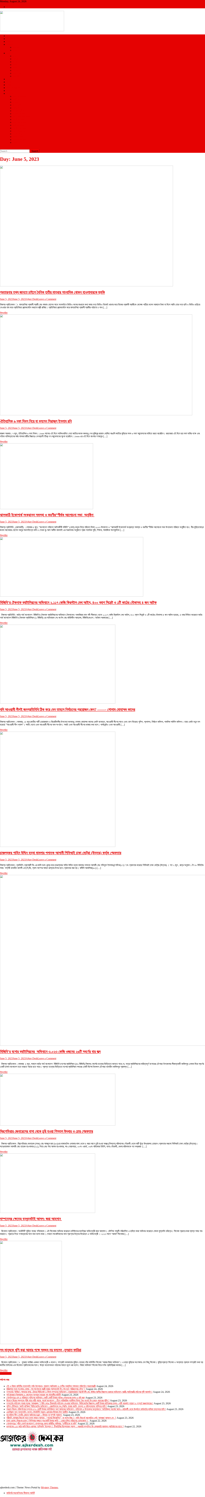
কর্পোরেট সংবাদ (19, 119)
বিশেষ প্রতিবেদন (19, 131)
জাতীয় (9, 35)
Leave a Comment (47, 299)
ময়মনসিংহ (17, 73)
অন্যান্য (9, 93)
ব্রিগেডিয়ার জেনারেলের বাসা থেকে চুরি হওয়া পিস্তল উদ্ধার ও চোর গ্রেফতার (46, 1131)
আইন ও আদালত (19, 96)
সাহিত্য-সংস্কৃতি (19, 139)
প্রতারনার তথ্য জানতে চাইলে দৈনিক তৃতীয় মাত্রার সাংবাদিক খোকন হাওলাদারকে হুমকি (52, 292)
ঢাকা (14, 56)
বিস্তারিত (4, 313)
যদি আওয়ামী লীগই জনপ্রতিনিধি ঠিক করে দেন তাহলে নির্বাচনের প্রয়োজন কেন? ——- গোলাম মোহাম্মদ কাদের (67, 709)
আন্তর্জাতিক (11, 38)
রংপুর (15, 67)
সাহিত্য (16, 108)
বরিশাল (15, 64)
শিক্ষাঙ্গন (9, 90)
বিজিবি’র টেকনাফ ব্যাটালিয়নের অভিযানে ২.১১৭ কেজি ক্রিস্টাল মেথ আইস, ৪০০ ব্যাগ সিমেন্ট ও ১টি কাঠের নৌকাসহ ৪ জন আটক (78, 602)
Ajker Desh (32, 299)
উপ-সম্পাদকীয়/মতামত (22, 116)
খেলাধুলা (9, 44)
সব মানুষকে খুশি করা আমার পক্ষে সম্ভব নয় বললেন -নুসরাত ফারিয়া (40, 1350)
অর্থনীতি (16, 99)
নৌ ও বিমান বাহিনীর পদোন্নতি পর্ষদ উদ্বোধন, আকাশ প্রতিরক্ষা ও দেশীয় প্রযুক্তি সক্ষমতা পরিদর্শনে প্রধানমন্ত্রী (51, 1386)
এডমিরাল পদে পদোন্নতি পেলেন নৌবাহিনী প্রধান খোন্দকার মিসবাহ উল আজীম (37, 1412)
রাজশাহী (16, 76)
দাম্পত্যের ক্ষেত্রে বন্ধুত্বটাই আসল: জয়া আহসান (31, 1219)
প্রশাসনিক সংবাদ (19, 128)
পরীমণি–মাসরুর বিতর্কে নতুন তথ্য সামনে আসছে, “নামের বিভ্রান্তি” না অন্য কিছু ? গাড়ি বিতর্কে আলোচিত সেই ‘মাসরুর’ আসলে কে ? (61, 1417)
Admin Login (13, 6)
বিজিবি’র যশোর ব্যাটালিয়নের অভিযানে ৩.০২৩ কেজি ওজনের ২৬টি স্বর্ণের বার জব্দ (50, 1052)
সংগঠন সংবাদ (18, 136)
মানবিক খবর (17, 133)
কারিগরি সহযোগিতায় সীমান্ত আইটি (20, 1493)
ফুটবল (15, 50)
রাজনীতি (9, 41)
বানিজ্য (15, 102)
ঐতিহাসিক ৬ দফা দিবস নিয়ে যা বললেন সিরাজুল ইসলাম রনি (36, 421)
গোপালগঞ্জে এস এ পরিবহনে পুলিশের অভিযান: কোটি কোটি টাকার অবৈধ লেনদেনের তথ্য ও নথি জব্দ (45, 1397)
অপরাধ (9, 79)
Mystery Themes (49, 1487)
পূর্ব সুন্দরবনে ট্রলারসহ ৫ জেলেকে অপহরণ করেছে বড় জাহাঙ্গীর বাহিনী (33, 1394)
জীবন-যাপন (17, 105)
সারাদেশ (9, 53)
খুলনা (15, 61)
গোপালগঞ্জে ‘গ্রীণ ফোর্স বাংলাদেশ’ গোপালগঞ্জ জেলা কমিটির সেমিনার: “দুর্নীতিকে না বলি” (41, 1423)
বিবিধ (15, 142)
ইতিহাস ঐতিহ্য (19, 113)
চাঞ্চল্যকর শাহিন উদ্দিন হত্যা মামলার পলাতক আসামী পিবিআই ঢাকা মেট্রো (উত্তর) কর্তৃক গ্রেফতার (60, 853)
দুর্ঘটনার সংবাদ (18, 125)
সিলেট (15, 70)
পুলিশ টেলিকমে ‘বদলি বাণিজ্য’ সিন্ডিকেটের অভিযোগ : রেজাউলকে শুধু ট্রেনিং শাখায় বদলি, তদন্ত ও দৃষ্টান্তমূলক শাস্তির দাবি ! (56, 1406)
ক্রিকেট (16, 47)
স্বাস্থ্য (9, 84)
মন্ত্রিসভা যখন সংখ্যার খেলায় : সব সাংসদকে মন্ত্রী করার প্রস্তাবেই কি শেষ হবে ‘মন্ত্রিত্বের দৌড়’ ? (45, 1389)
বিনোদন (9, 82)
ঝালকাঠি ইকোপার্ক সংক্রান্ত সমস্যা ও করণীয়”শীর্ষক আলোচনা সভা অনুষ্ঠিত (47, 515)
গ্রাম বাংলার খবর (19, 122)
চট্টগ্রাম (16, 58)
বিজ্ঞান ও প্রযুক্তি (13, 87)
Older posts (6, 1373)
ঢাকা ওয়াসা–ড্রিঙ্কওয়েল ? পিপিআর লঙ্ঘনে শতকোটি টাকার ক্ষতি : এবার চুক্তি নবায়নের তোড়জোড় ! (47, 1420)
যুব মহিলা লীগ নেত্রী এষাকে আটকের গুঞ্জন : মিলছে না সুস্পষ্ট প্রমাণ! (34, 1415)
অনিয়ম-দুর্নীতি (18, 110)
